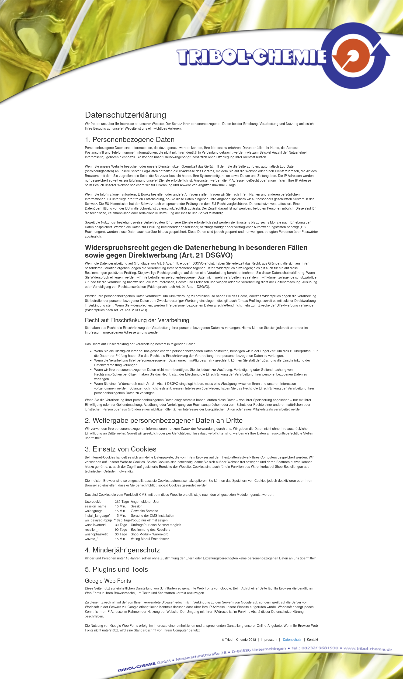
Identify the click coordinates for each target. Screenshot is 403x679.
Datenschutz (292, 639)
